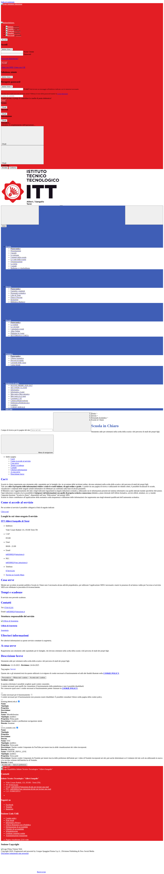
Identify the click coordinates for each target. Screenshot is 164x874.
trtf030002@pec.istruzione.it (16, 563)
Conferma (12, 168)
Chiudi (4, 107)
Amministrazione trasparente (16, 836)
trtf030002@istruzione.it (15, 554)
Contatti (14, 468)
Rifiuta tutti (20, 678)
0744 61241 (10, 571)
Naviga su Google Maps (15, 575)
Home (93, 413)
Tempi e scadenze (17, 465)
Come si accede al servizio (21, 461)
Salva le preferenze (19, 765)
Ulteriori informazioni (19, 470)
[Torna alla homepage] (82, 187)
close (4, 226)
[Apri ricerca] (144, 215)
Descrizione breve (17, 474)
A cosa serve (15, 472)
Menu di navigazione (45, 452)
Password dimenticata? (9, 59)
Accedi (4, 40)
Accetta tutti (37, 678)
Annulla (4, 168)
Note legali (10, 820)
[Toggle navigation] (20, 215)
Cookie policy (11, 818)
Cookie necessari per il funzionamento (15, 695)
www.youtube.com (8, 728)
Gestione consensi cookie (15, 833)
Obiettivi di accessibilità (15, 829)
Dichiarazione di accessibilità (17, 827)
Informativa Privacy (13, 823)
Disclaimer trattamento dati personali (15, 853)
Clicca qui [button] (5, 512)
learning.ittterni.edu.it (9, 702)
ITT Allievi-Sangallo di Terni (15, 521)
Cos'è (13, 459)
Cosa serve (15, 463)
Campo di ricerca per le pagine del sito (15, 430)
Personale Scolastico (99, 418)
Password (27, 54)
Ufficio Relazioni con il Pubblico (18, 825)
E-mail (26, 89)
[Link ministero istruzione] (11, 4)
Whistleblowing (12, 831)
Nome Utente (29, 52)
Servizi (93, 416)
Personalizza (6, 678)
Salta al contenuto (7, 2)
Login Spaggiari (62, 94)
